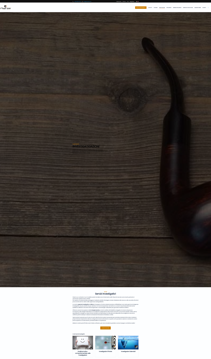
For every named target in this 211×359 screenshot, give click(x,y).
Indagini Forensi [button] (198, 7)
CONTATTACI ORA (105, 328)
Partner (124, 1)
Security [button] (204, 7)
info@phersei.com (87, 1)
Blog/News (132, 1)
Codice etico (118, 1)
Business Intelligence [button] (177, 7)
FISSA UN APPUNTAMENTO (140, 7)
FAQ (128, 1)
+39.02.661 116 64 (77, 1)
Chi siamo (156, 7)
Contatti (150, 7)
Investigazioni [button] (162, 7)
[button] (208, 7)
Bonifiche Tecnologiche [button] (188, 7)
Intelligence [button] (169, 7)
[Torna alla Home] (5, 7)
